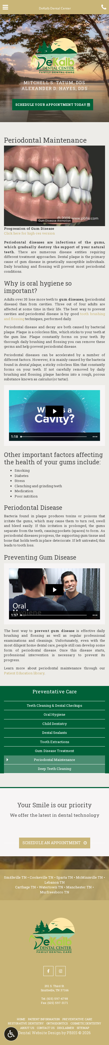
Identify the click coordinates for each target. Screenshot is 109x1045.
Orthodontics (57, 1023)
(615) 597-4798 (57, 999)
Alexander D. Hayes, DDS (54, 88)
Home (21, 1019)
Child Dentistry (54, 723)
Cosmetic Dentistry (85, 1023)
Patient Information (44, 1019)
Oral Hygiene (54, 714)
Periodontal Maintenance (54, 759)
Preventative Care (55, 691)
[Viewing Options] (11, 1034)
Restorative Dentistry (26, 1023)
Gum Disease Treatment (54, 750)
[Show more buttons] (95, 436)
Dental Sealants (54, 732)
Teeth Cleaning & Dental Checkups (54, 705)
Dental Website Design (39, 1032)
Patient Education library (24, 673)
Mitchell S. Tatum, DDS (54, 82)
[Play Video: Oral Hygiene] (54, 589)
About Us (27, 1028)
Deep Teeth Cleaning (54, 768)
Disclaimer (65, 1028)
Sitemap (83, 1028)
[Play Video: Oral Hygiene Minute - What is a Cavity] (54, 411)
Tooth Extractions (54, 741)
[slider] (54, 222)
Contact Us (45, 1028)
